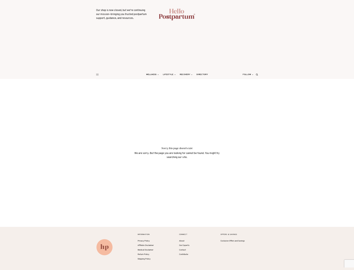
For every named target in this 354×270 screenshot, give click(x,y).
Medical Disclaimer (145, 250)
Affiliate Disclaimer (146, 245)
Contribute (183, 254)
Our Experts (184, 245)
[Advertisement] (177, 49)
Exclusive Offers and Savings (233, 241)
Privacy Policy (144, 241)
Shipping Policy (144, 259)
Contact (182, 250)
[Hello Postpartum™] (177, 14)
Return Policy (143, 254)
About (181, 241)
